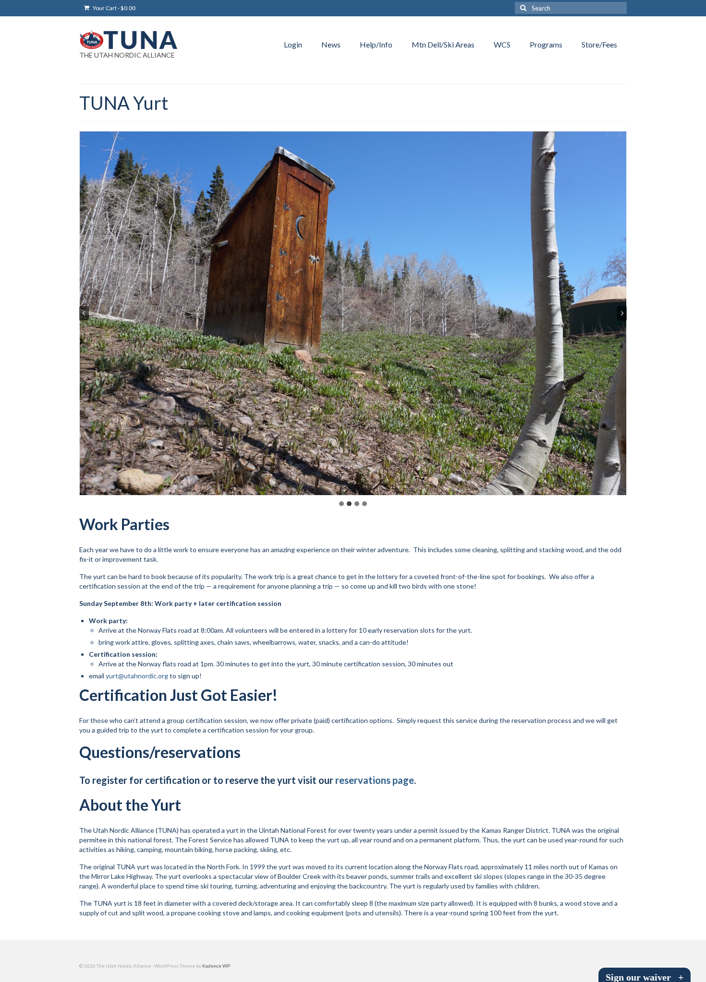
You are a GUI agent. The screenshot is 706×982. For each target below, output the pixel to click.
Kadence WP (216, 966)
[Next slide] (622, 313)
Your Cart (113, 8)
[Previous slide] (84, 313)
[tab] (341, 503)
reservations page (374, 780)
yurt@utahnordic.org (136, 676)
